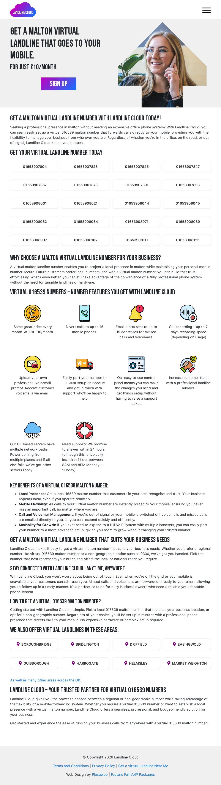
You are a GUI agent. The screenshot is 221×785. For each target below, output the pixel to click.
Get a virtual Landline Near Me (143, 766)
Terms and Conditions (71, 766)
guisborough (36, 663)
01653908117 (137, 240)
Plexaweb (100, 774)
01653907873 (86, 185)
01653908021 (86, 203)
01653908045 (188, 203)
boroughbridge (36, 644)
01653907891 (136, 185)
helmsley (138, 663)
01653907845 (137, 166)
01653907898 (188, 185)
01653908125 (187, 240)
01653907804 (35, 166)
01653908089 (188, 221)
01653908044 (137, 203)
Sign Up (59, 84)
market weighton (189, 663)
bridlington (87, 644)
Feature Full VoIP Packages (133, 774)
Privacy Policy (103, 766)
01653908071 (136, 221)
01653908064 (86, 221)
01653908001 (35, 203)
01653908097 (35, 240)
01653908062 (35, 221)
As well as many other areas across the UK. (45, 680)
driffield (138, 644)
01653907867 (35, 185)
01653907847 (188, 166)
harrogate (87, 663)
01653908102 (86, 240)
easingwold (189, 644)
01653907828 (86, 166)
